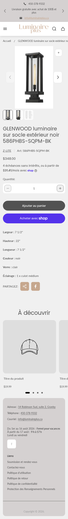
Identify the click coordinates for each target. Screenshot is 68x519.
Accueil (7, 40)
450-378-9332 (29, 413)
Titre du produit (14, 378)
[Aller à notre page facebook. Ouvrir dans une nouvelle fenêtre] (11, 444)
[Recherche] (54, 29)
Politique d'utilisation (19, 472)
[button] (27, 392)
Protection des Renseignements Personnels (31, 489)
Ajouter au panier (34, 205)
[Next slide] (57, 77)
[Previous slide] (10, 77)
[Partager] (24, 286)
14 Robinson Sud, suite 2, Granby (36, 406)
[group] (8, 115)
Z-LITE (7, 150)
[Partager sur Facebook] (35, 286)
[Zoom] (58, 52)
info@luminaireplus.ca (36, 17)
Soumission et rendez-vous (22, 461)
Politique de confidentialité (22, 483)
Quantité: (9, 179)
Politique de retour (17, 478)
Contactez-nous (16, 467)
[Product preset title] (29, 346)
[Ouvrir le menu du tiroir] (5, 29)
